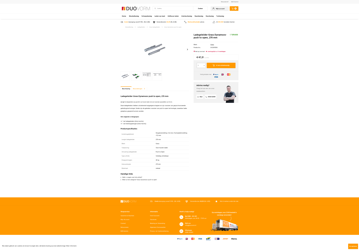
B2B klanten (234, 2)
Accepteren (353, 246)
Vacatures (153, 219)
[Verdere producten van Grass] (233, 37)
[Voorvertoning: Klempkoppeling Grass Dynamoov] (136, 76)
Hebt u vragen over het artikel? (132, 177)
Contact (123, 223)
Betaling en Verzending (157, 223)
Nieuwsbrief (224, 2)
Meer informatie (71, 246)
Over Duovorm (154, 216)
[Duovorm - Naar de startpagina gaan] (136, 8)
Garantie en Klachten (127, 216)
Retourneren (125, 227)
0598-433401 (211, 97)
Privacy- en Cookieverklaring (159, 231)
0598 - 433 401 (192, 216)
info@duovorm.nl (190, 225)
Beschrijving (126, 89)
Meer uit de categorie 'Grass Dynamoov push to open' (139, 180)
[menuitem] (225, 2)
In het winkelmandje (222, 65)
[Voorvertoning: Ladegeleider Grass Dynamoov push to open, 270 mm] (146, 76)
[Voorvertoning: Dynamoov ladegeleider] (125, 76)
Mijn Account (125, 219)
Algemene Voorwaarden (158, 227)
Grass (212, 44)
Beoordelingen (139, 89)
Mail (201, 97)
